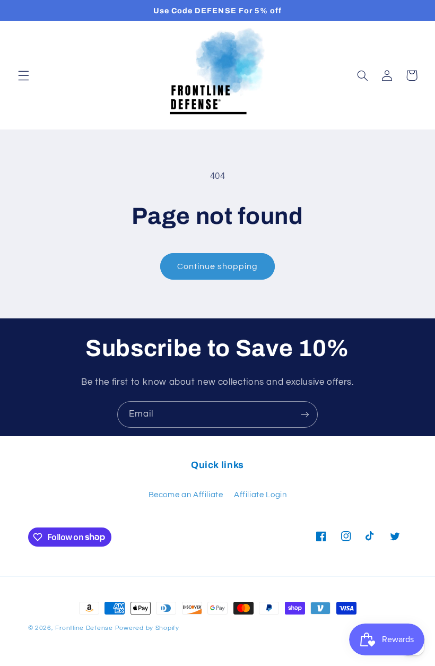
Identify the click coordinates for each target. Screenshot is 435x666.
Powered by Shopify (147, 628)
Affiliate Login (260, 495)
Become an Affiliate (186, 495)
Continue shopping (217, 266)
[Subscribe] (305, 414)
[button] (23, 75)
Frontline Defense (84, 628)
